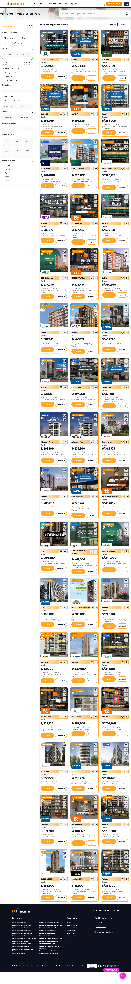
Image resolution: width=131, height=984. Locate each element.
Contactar (47, 76)
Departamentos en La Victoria (48, 953)
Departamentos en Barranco (48, 930)
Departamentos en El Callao (47, 951)
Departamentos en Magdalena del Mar (24, 938)
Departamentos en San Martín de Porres (22, 950)
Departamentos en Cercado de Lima (50, 938)
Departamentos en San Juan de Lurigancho (49, 947)
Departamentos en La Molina (21, 946)
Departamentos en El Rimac (47, 944)
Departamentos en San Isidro (21, 936)
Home (34, 4)
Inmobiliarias (53, 4)
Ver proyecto (60, 76)
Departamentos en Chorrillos (48, 928)
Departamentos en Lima (19, 922)
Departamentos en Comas (47, 933)
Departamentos (72, 928)
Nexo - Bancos (71, 936)
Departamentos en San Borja (21, 928)
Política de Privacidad (49, 966)
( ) (115, 4)
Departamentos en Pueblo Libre (49, 922)
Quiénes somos (72, 925)
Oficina (19, 43)
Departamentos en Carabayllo (48, 941)
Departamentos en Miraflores (21, 925)
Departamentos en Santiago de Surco (51, 925)
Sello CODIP (42, 4)
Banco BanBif (98, 922)
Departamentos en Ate (19, 953)
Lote (8, 43)
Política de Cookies (78, 966)
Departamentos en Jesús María (22, 933)
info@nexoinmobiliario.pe (105, 932)
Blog (71, 4)
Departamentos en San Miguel (21, 930)
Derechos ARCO (64, 966)
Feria (76, 4)
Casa (26, 38)
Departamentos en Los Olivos (21, 944)
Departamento (12, 38)
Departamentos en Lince (20, 941)
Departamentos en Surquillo (48, 936)
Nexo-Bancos (63, 4)
